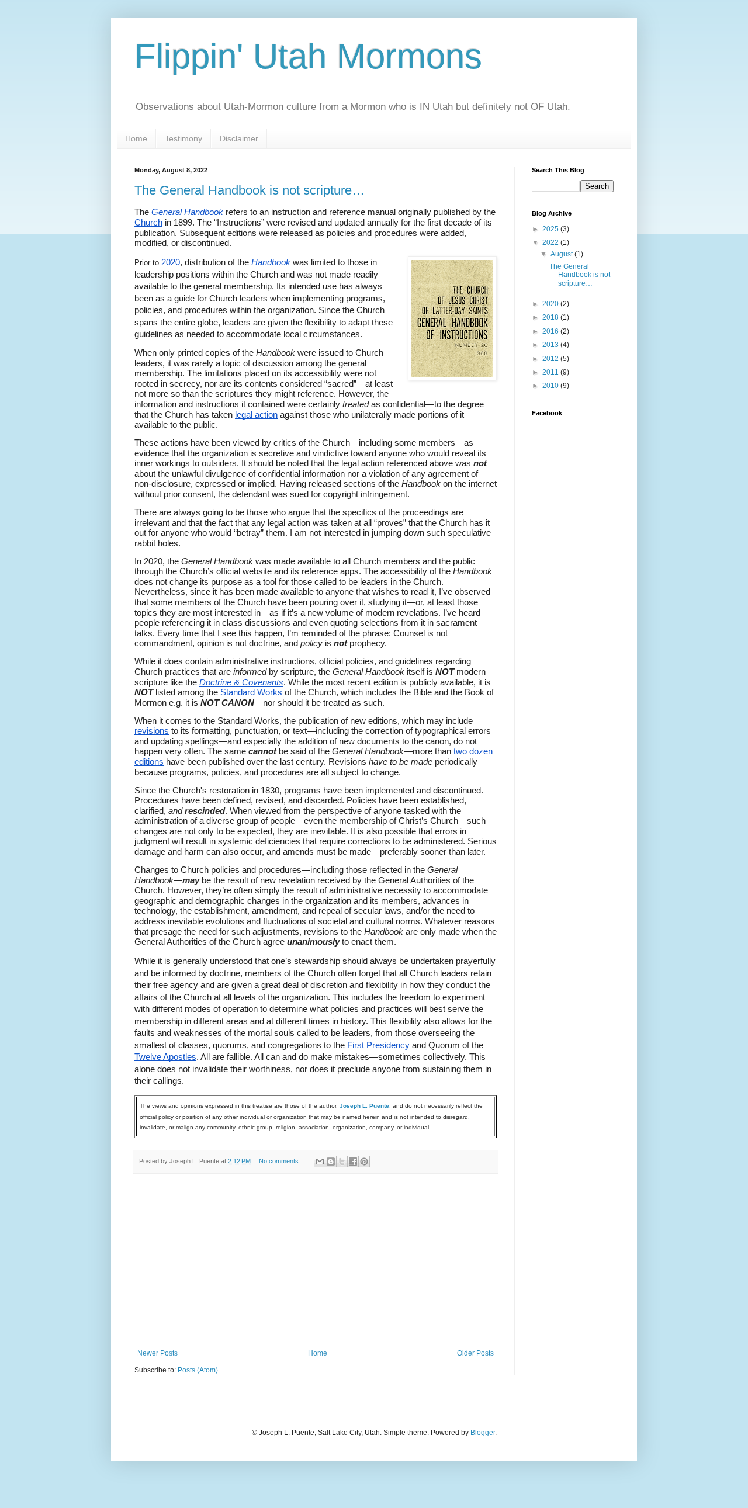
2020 (551, 304)
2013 (551, 345)
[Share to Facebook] (353, 1161)
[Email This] (319, 1161)
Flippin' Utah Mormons (308, 56)
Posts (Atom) (198, 1370)
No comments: (280, 1160)
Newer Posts (157, 1353)
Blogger (482, 1433)
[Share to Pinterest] (364, 1161)
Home (136, 138)
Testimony (183, 138)
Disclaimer (239, 138)
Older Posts (475, 1353)
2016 (551, 331)
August (562, 254)
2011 (551, 372)
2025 (551, 229)
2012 (551, 359)
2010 (551, 386)
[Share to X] (342, 1161)
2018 (551, 317)
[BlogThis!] (331, 1161)
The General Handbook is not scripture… (249, 190)
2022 (551, 242)
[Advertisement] (315, 1261)
